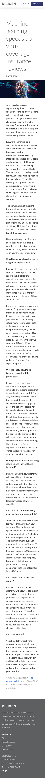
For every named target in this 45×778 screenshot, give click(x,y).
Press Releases (8, 742)
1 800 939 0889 (9, 759)
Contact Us (7, 746)
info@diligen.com (9, 756)
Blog (4, 738)
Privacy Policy (8, 749)
